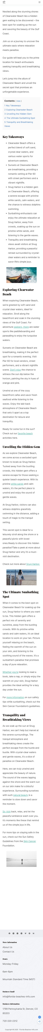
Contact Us (8, 951)
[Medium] (33, 933)
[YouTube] (21, 933)
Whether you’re (10, 672)
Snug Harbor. (33, 564)
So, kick (7, 811)
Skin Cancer (30, 841)
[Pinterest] (29, 933)
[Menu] (39, 2)
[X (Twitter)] (13, 933)
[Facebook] (9, 933)
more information (15, 697)
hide (18, 101)
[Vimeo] (25, 933)
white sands (17, 484)
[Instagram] (17, 933)
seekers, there (21, 327)
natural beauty (20, 795)
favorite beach (25, 433)
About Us (7, 947)
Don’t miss (15, 369)
